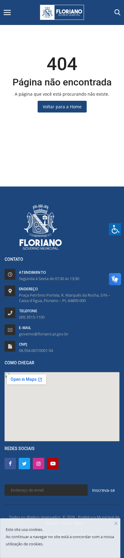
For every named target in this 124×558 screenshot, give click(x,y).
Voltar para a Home (62, 106)
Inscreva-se (103, 490)
